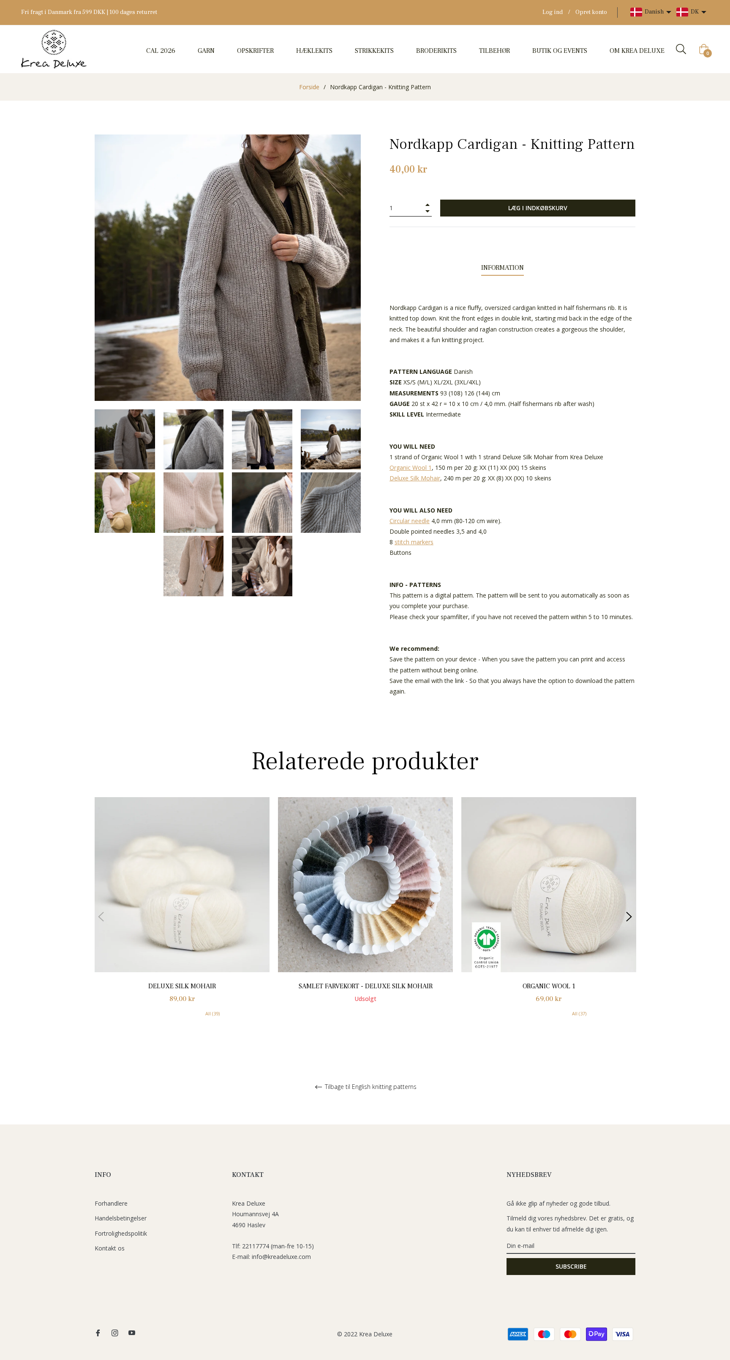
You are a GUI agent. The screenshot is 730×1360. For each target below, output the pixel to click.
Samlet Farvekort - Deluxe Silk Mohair (366, 986)
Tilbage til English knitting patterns (370, 1087)
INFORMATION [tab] (502, 267)
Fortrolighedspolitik (121, 1233)
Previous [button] (101, 916)
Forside (309, 87)
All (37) (579, 1013)
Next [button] (629, 916)
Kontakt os (110, 1248)
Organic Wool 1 (549, 986)
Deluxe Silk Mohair (182, 986)
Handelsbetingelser (121, 1218)
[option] (182, 917)
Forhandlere (111, 1203)
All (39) (212, 1013)
